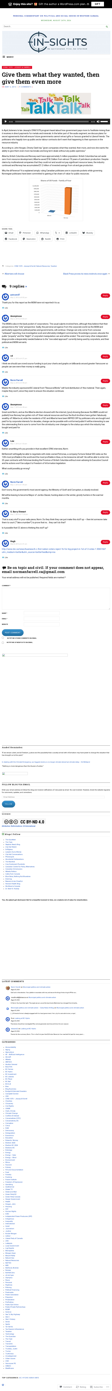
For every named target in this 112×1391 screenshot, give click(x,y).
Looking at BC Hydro (22, 1018)
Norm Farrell (16, 380)
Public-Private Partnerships (15, 1307)
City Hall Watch (11, 847)
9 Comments (25, 87)
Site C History (10, 1319)
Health (7, 1202)
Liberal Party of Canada (14, 1238)
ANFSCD (8, 1062)
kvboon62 (14, 1029)
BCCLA (8, 1084)
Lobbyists (8, 1243)
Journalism (9, 1229)
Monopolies (9, 1251)
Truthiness (9, 1354)
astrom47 (15, 295)
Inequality (9, 1221)
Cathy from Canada (12, 874)
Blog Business (10, 1089)
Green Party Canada (12, 1197)
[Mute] (98, 121)
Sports (7, 1324)
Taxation (54, 266)
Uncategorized (10, 1356)
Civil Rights (9, 1106)
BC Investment (10, 1074)
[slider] (104, 121)
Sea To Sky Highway (12, 1314)
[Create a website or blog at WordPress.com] (3, 1385)
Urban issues (10, 1358)
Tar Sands (9, 1327)
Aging (7, 1050)
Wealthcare (9, 1368)
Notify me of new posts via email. (20, 642)
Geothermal (9, 1187)
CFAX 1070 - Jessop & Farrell (17, 67)
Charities (8, 1101)
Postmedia (9, 1292)
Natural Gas (9, 1258)
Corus (7, 1126)
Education (9, 1138)
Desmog (8, 879)
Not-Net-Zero (10, 1273)
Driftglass (9, 849)
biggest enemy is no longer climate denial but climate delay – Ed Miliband (46, 762)
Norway (8, 1270)
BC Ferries (9, 1069)
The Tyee (8, 842)
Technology (9, 1334)
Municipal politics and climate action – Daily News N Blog (32, 1008)
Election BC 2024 (11, 1145)
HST (6, 1209)
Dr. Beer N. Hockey (12, 889)
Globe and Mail (11, 1192)
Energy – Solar (10, 1155)
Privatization (9, 1300)
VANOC (8, 1366)
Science (8, 1312)
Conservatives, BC (12, 1121)
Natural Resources (43, 266)
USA (7, 1361)
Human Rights (10, 1211)
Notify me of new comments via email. (22, 638)
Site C (7, 1317)
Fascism (8, 1165)
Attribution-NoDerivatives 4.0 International (18, 826)
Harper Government (12, 1199)
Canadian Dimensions (13, 869)
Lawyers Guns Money (13, 852)
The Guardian (10, 1336)
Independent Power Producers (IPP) (18, 1216)
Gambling (9, 1185)
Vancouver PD (10, 1363)
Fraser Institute (10, 1180)
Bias (7, 1086)
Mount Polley (10, 1256)
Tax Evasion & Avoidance (14, 1329)
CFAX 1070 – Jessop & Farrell (16, 1099)
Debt (7, 1128)
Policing (8, 1287)
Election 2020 (10, 1143)
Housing (8, 1207)
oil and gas (9, 1275)
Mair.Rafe (34, 1378)
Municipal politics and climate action (36, 987)
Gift (97, 4)
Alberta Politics (10, 871)
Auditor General (11, 1064)
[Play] (5, 121)
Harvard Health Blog (12, 884)
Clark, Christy (10, 1111)
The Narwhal (10, 862)
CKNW (7, 1108)
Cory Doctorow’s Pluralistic (15, 864)
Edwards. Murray (11, 1140)
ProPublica (9, 1302)
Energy (7, 1153)
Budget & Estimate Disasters (16, 1091)
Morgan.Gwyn (10, 1253)
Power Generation (12, 1295)
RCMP (7, 1309)
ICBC (7, 1214)
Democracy (9, 1131)
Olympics (8, 1278)
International (10, 1224)
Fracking (8, 1177)
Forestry (8, 1175)
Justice (8, 1231)
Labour (7, 1236)
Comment (6, 585)
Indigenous (9, 1219)
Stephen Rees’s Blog (12, 844)
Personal (8, 1282)
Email (4, 619)
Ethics (7, 1162)
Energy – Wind (10, 1158)
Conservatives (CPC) (13, 1118)
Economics (9, 1135)
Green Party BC (11, 1194)
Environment (10, 1160)
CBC (7, 1096)
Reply (105, 295)
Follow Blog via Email (16, 784)
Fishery (8, 1167)
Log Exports (9, 1248)
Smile (7, 1322)
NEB (6, 1265)
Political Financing (12, 1290)
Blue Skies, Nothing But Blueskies (17, 876)
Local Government (12, 1246)
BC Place (8, 1079)
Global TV (9, 1189)
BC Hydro (8, 1072)
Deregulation (10, 1133)
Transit (8, 1341)
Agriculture (9, 1052)
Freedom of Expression (14, 1182)
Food (7, 1172)
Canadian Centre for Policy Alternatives (20, 867)
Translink (9, 1344)
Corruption (9, 1123)
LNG (7, 1241)
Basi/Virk (8, 1067)
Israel (7, 1226)
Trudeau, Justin (11, 1349)
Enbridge (8, 1150)
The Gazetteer (10, 840)
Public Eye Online (11, 1305)
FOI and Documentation (14, 1170)
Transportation (10, 1346)
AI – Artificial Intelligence (14, 1054)
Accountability (10, 1047)
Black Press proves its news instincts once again (85, 274)
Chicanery (9, 1104)
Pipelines (8, 1285)
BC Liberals (9, 1077)
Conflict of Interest (12, 1116)
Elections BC (10, 1148)
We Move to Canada (12, 886)
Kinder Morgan (11, 1234)
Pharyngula (9, 857)
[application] (56, 121)
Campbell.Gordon (12, 1094)
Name (4, 613)
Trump (7, 1351)
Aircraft (8, 1057)
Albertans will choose (14, 274)
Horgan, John (10, 1204)
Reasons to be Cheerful (14, 881)
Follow (8, 804)
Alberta (8, 1059)
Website (5, 624)
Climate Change (11, 1113)
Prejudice (9, 1297)
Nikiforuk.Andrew (12, 1268)
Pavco (7, 1280)
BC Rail (8, 1081)
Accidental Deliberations (14, 859)
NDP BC (8, 1263)
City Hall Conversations (14, 854)
